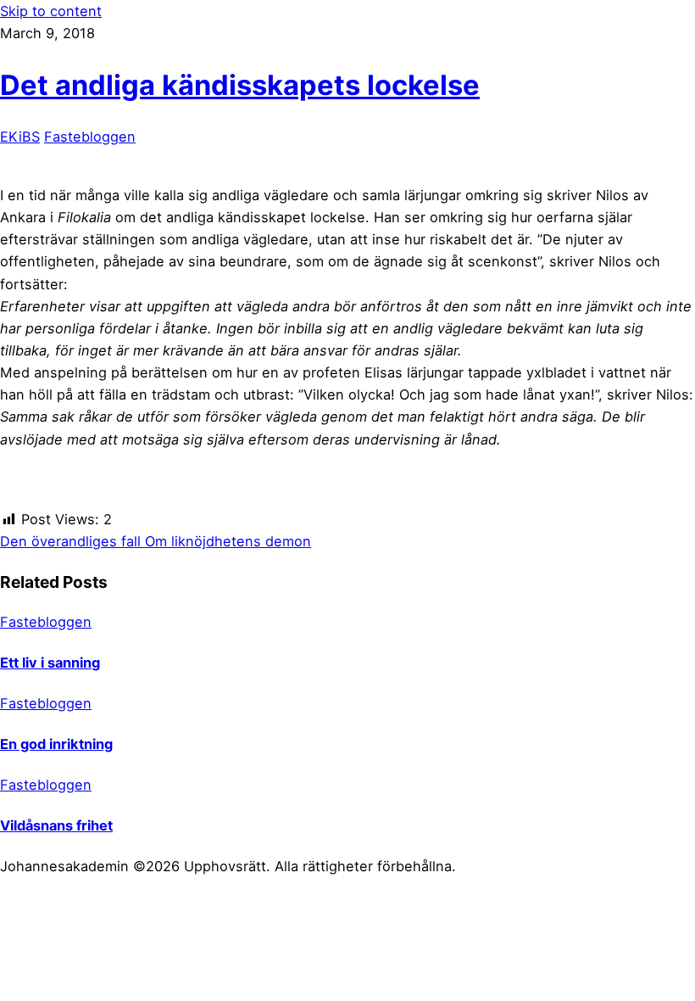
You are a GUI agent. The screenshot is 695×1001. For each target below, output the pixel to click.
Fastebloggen (90, 136)
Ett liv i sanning (50, 662)
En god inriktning (56, 743)
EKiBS (20, 136)
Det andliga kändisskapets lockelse (240, 85)
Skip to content (51, 11)
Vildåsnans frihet (56, 825)
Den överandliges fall (70, 541)
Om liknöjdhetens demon (226, 541)
